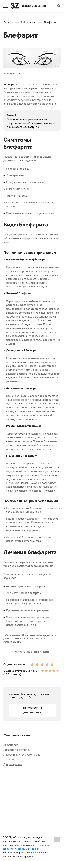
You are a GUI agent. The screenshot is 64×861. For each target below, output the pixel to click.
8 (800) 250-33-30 (34, 5)
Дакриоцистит (12, 764)
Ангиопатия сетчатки (16, 749)
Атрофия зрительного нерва (21, 754)
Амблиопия (10, 744)
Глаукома (9, 759)
